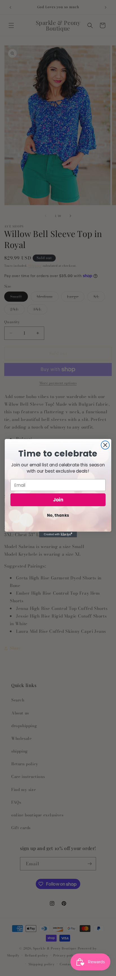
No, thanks (58, 515)
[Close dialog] (105, 445)
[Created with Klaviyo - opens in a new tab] (58, 534)
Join (58, 499)
